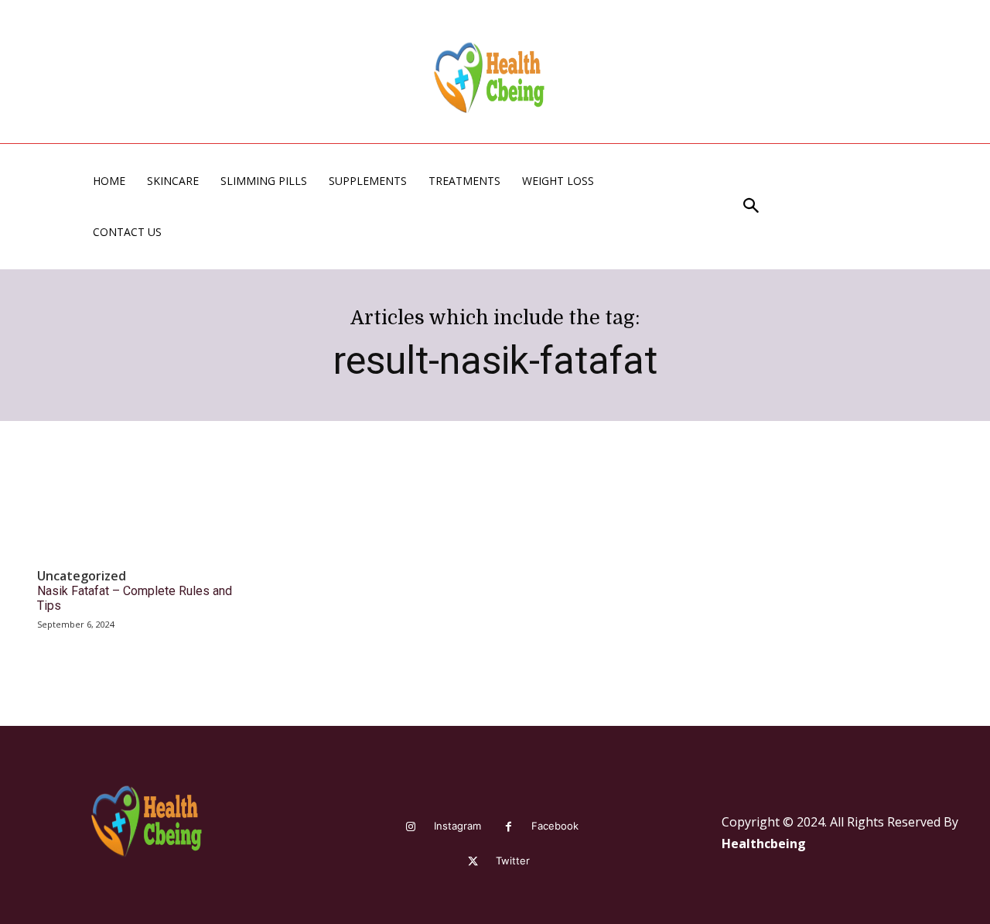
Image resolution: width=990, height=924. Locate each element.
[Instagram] (411, 826)
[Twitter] (472, 861)
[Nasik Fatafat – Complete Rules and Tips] (137, 508)
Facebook (555, 826)
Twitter (513, 860)
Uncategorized (81, 576)
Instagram (457, 826)
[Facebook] (508, 826)
